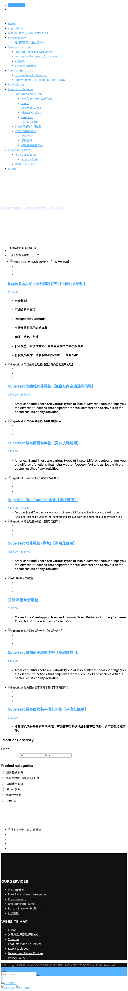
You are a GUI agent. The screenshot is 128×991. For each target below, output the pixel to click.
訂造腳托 (20, 61)
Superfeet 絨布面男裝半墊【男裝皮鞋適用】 (44, 442)
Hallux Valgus (29, 122)
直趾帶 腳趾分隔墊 (23, 599)
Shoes (13, 789)
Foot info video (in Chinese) (25, 944)
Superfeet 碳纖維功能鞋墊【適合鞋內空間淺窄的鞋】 (51, 386)
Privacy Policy (16, 958)
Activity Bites (29, 159)
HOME (12, 24)
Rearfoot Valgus (31, 108)
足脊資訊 (26, 140)
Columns (13, 939)
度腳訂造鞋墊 (16, 890)
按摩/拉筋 (14, 795)
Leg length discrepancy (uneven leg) (37, 56)
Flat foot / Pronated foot (36, 98)
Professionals (16, 84)
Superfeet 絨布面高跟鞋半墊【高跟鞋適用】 (44, 652)
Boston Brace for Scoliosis (31, 75)
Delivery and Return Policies (25, 953)
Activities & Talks (25, 155)
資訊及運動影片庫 (25, 131)
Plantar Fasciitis (31, 112)
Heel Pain (27, 117)
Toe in (25, 103)
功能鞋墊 (14, 784)
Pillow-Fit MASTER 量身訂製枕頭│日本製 (40, 80)
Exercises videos (18, 948)
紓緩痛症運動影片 (32, 145)
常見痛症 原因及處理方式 (30, 42)
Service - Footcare (19, 47)
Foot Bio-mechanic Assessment (34, 52)
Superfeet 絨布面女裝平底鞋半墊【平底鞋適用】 (48, 709)
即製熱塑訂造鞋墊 (25, 66)
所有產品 (14, 772)
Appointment (16, 5)
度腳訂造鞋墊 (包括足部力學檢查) (28, 33)
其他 (11, 801)
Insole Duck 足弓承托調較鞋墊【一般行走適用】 (47, 283)
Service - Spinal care (20, 70)
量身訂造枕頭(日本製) (21, 904)
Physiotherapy (17, 38)
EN (14, 983)
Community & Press (20, 150)
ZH (14, 987)
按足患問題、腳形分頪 (22, 778)
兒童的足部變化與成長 (28, 126)
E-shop (12, 169)
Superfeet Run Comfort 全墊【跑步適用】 (43, 499)
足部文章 (26, 136)
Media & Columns (25, 164)
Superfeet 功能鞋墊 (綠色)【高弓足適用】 (42, 543)
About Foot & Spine (20, 89)
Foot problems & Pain (28, 94)
